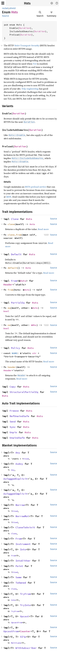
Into (23, 549)
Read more (43, 229)
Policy (15, 348)
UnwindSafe (17, 437)
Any (18, 452)
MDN (8, 196)
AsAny (19, 463)
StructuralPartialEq (24, 392)
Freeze (14, 410)
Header (7, 284)
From (14, 280)
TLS (35, 63)
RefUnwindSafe (19, 416)
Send (13, 421)
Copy (13, 386)
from (10, 289)
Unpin (13, 432)
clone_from (14, 234)
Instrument (23, 544)
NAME (14, 353)
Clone (15, 219)
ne (9, 325)
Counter (25, 631)
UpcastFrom (16, 622)
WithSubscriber (26, 648)
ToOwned (21, 582)
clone (11, 224)
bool (6, 311)
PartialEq (18, 302)
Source (5, 16)
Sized (26, 458)
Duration (24, 28)
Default (16, 254)
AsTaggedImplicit (15, 493)
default (12, 267)
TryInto (25, 605)
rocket (5, 8)
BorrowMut (22, 516)
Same (19, 577)
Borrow (20, 505)
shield (12, 8)
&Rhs (33, 325)
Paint (19, 566)
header (12, 367)
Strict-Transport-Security (26, 45)
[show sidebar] (3, 3)
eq (9, 307)
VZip (23, 636)
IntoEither (23, 560)
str (34, 353)
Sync (13, 427)
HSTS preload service (35, 186)
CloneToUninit (25, 527)
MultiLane (16, 643)
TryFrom (25, 593)
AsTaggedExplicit (15, 478)
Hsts (27, 3)
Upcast (24, 616)
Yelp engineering (30, 88)
